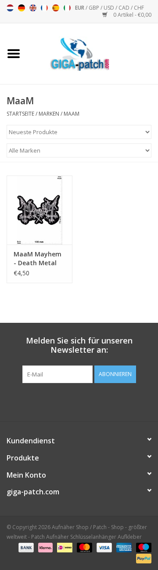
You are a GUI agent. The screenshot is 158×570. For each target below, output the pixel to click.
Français (44, 7)
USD (109, 7)
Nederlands (10, 7)
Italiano (67, 7)
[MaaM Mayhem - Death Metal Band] (39, 210)
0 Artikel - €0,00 (131, 14)
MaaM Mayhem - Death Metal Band (37, 258)
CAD (124, 7)
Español (55, 7)
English (32, 7)
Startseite (20, 113)
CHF (139, 7)
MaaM (71, 113)
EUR (80, 7)
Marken (49, 113)
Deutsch (21, 7)
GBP (95, 7)
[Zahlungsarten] (25, 547)
